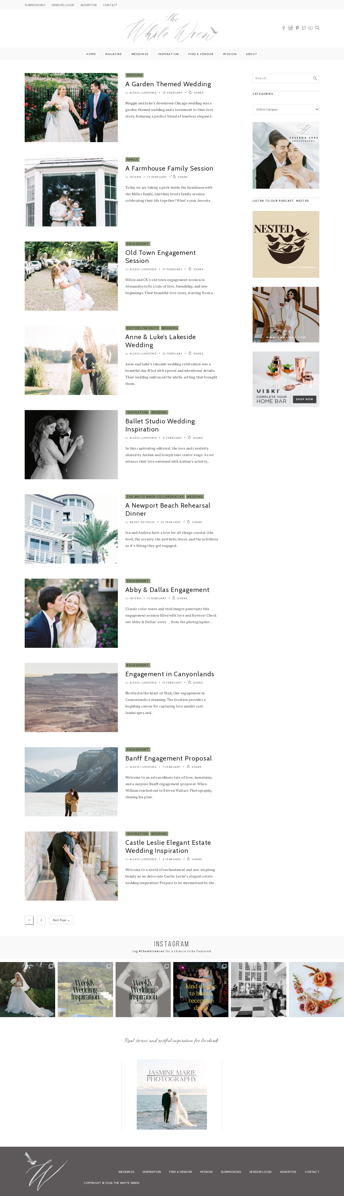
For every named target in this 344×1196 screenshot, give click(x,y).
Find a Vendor (201, 54)
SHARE (198, 92)
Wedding (134, 75)
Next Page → (61, 920)
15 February (156, 598)
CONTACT (110, 5)
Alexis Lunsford (143, 92)
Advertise (288, 1172)
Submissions (231, 1172)
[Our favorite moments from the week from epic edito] (143, 989)
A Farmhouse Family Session (169, 168)
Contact (312, 1172)
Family (132, 159)
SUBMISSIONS (35, 5)
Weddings (140, 54)
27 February (157, 177)
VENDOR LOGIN (63, 5)
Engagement (138, 244)
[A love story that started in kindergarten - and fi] (258, 989)
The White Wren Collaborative (155, 496)
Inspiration (168, 54)
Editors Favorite (142, 328)
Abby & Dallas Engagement (167, 590)
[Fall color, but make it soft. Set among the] (316, 989)
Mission (230, 54)
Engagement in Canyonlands (170, 674)
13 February (172, 682)
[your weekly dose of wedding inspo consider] (85, 989)
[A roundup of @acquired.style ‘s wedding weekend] (27, 989)
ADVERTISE (89, 5)
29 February (173, 92)
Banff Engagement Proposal (168, 758)
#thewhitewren (151, 951)
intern (135, 177)
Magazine (113, 54)
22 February (173, 353)
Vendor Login (260, 1172)
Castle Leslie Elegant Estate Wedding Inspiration (168, 847)
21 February (172, 438)
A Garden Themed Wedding (168, 84)
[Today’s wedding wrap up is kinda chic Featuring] (200, 989)
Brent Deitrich (142, 522)
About (252, 54)
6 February (172, 859)
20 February (171, 522)
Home (91, 54)
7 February (172, 767)
